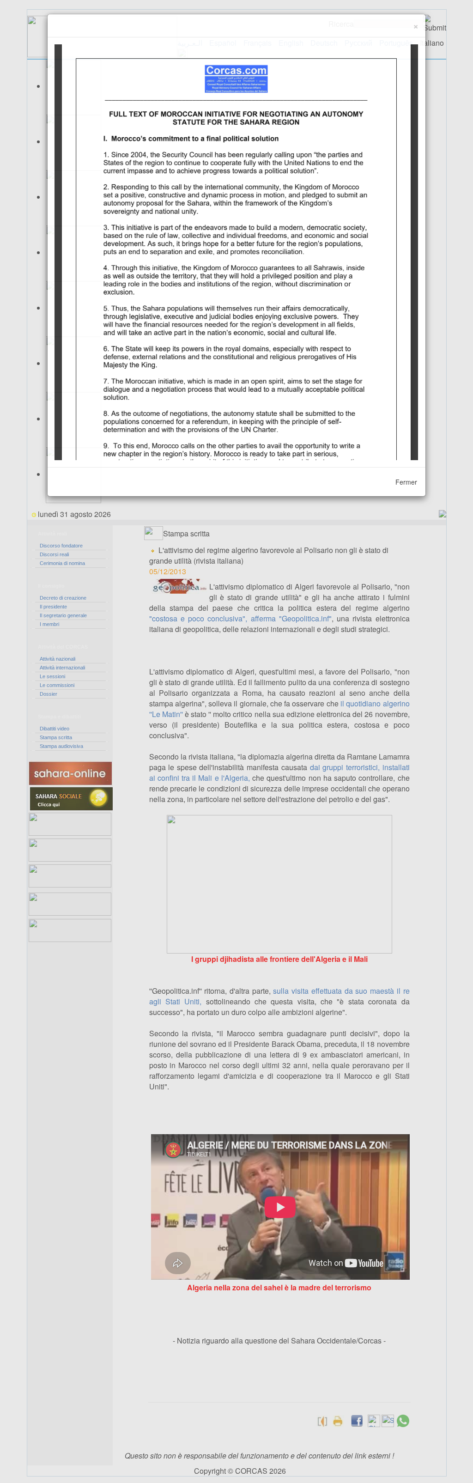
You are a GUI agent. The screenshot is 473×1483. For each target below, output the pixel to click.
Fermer (406, 481)
